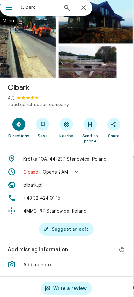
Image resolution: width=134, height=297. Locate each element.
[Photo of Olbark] (66, 39)
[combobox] (39, 7)
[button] (66, 172)
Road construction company (38, 104)
